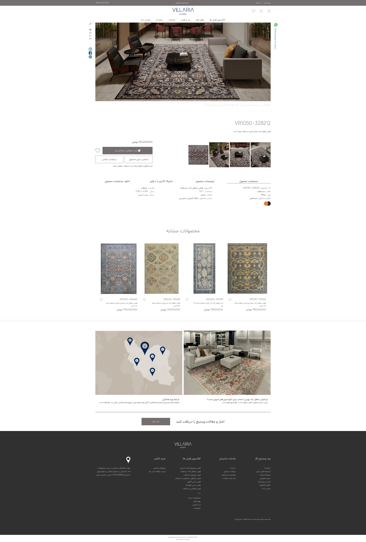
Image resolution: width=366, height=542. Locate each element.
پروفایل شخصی (159, 468)
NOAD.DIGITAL (192, 537)
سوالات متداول (230, 471)
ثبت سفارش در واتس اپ (126, 150)
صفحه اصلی (267, 105)
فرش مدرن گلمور (194, 482)
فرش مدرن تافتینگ (193, 485)
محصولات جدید (194, 498)
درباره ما (159, 20)
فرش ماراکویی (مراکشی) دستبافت (188, 478)
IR (90, 30)
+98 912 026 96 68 (102, 3)
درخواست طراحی (109, 159)
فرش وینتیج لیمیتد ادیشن (190, 468)
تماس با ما (145, 20)
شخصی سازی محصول (138, 159)
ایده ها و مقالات (229, 478)
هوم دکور (200, 20)
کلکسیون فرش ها (217, 20)
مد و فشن (185, 20)
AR (90, 39)
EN (90, 33)
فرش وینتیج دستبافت (192, 475)
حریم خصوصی (265, 478)
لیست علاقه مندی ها (157, 471)
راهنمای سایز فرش (228, 475)
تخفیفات (197, 508)
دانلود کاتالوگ (265, 485)
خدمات (172, 20)
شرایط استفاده (265, 475)
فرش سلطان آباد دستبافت (190, 471)
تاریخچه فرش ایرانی (263, 471)
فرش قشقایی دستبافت (192, 489)
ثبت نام (156, 421)
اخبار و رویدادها (264, 482)
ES (90, 36)
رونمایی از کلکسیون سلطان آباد (182, 3)
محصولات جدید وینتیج (251, 105)
